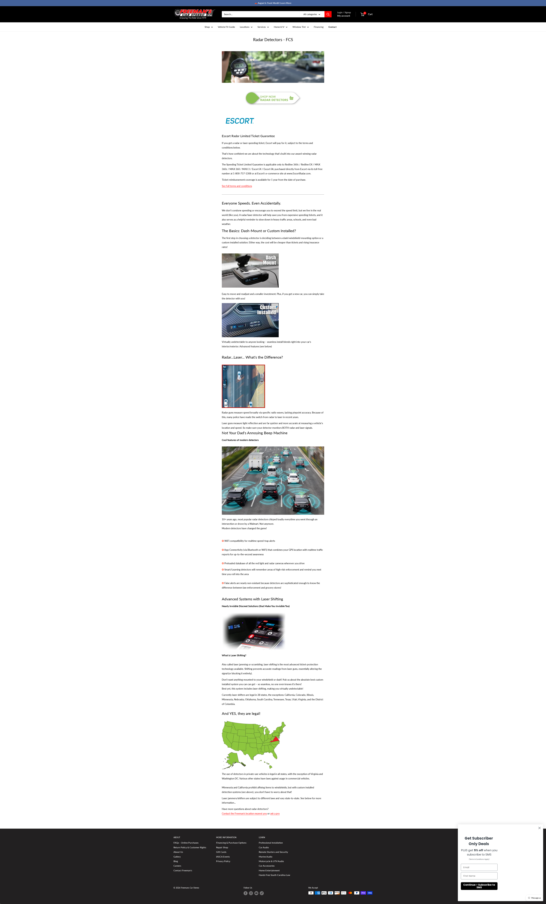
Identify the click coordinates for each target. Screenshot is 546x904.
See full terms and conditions (237, 185)
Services (262, 26)
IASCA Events (223, 856)
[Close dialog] (539, 827)
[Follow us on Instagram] (251, 893)
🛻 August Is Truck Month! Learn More (273, 3)
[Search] (328, 14)
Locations (244, 26)
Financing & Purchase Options (231, 842)
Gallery (177, 856)
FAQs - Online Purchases (185, 842)
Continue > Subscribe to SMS (479, 886)
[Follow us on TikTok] (262, 893)
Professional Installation (271, 842)
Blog (175, 861)
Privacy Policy (223, 861)
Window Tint (299, 26)
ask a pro (275, 813)
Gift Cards (221, 852)
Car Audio (264, 847)
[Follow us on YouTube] (256, 893)
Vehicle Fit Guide (226, 26)
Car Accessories (267, 865)
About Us (178, 852)
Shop (207, 26)
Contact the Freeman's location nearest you (244, 813)
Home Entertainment (269, 870)
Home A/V (279, 26)
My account (343, 15)
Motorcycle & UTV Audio (271, 861)
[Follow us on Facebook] (246, 893)
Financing (318, 26)
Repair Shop (222, 847)
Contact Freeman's (182, 870)
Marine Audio (265, 856)
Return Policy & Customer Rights (189, 847)
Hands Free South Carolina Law (274, 875)
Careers (177, 865)
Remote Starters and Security (273, 852)
